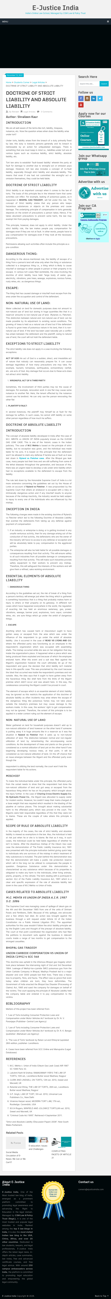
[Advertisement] (55, 46)
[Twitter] (100, 98)
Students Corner (21, 82)
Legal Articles (38, 82)
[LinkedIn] (93, 98)
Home (8, 82)
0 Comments (46, 111)
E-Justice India (55, 7)
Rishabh (15, 111)
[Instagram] (87, 98)
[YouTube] (81, 104)
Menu (5, 21)
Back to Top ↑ (102, 1296)
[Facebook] (81, 98)
